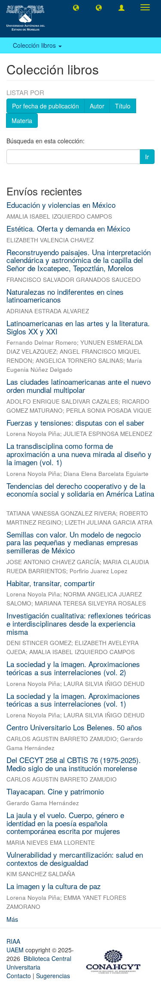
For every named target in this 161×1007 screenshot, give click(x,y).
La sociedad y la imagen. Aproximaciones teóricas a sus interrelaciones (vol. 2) (73, 667)
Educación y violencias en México (60, 204)
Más (12, 919)
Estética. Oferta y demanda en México (68, 228)
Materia (22, 120)
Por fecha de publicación (45, 106)
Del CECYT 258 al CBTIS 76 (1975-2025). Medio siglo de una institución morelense (73, 763)
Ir (147, 156)
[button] (76, 7)
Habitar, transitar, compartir (50, 583)
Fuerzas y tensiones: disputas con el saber (75, 422)
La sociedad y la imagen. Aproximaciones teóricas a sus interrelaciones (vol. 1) (73, 699)
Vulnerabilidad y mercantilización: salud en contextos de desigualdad (74, 858)
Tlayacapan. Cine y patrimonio (55, 791)
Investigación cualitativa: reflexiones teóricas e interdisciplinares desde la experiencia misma (78, 623)
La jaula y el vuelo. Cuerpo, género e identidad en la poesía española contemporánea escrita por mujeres (65, 822)
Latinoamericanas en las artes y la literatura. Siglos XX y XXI (78, 327)
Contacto (18, 975)
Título (123, 106)
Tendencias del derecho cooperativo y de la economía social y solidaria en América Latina (80, 489)
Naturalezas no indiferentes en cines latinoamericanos (65, 295)
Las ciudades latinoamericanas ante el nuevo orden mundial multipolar (78, 385)
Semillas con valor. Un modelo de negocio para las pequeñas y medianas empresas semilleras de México (73, 542)
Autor (97, 106)
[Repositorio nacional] (116, 960)
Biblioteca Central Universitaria (38, 962)
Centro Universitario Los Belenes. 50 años (74, 727)
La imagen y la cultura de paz (53, 885)
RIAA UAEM (15, 945)
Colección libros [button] (35, 45)
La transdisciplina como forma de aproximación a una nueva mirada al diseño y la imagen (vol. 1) (79, 453)
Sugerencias (53, 975)
